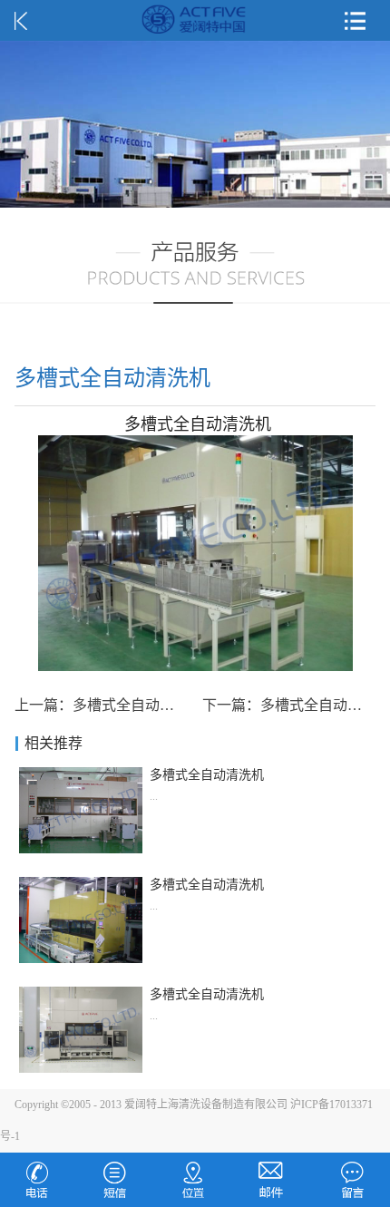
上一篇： (109, 705)
